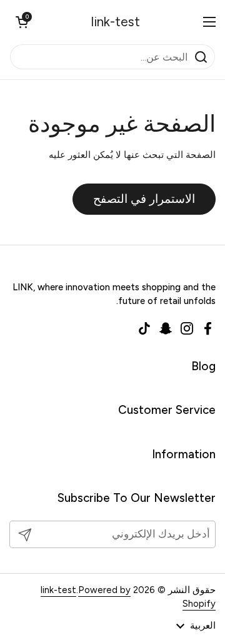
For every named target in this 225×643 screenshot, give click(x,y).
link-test (115, 21)
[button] (21, 21)
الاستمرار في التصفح (144, 199)
